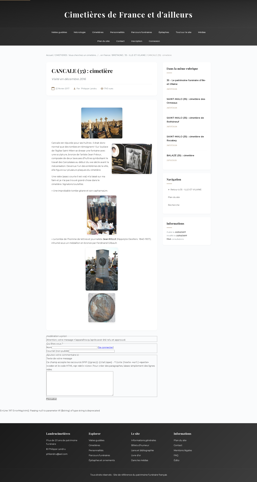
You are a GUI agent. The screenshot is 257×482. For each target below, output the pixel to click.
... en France (104, 55)
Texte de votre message (59, 358)
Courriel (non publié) (57, 351)
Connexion (154, 41)
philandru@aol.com (56, 454)
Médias (202, 32)
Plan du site (103, 41)
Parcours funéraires (141, 32)
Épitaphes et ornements (102, 460)
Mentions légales (183, 450)
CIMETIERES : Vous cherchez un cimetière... (76, 55)
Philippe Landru (89, 88)
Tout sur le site (183, 32)
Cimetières (97, 32)
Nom (49, 347)
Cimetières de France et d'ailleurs (128, 14)
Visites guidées (59, 32)
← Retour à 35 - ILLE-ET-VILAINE (184, 189)
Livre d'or (136, 455)
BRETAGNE (117, 55)
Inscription (136, 41)
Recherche (173, 205)
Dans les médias (139, 460)
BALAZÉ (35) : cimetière (180, 155)
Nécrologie (80, 32)
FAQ (176, 455)
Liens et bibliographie (142, 450)
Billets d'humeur (140, 445)
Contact (120, 41)
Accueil (49, 55)
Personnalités (117, 32)
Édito (176, 460)
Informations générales (143, 440)
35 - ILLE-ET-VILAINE (135, 55)
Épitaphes (164, 32)
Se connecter (106, 347)
